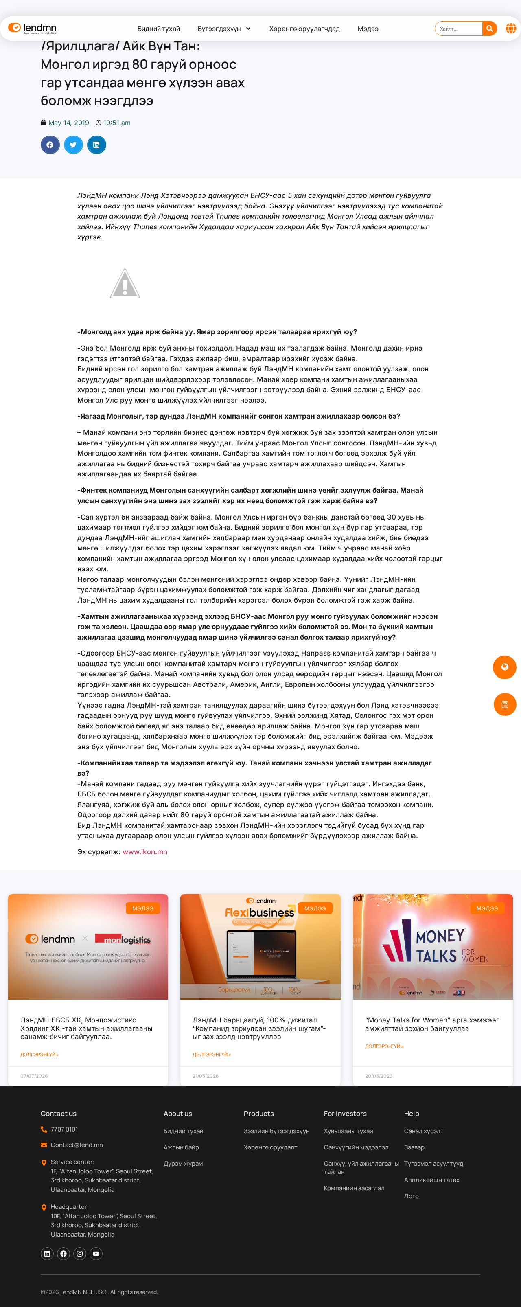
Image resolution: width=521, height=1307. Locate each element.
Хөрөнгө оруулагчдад (304, 28)
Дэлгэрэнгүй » (39, 1054)
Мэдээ (368, 28)
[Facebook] (63, 1253)
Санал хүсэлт (424, 1131)
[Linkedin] (47, 1253)
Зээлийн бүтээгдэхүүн (277, 1131)
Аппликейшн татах (432, 1179)
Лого (411, 1196)
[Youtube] (96, 1253)
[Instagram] (79, 1253)
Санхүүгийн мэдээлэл (356, 1147)
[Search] (489, 28)
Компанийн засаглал (354, 1188)
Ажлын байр (181, 1147)
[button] (50, 145)
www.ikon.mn (145, 852)
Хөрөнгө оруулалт (271, 1147)
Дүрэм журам (183, 1163)
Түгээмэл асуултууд (433, 1163)
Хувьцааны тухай (348, 1131)
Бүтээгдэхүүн (219, 28)
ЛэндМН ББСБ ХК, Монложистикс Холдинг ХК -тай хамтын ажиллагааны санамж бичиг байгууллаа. (86, 1028)
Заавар (414, 1147)
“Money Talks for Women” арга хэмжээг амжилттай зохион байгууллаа (432, 1024)
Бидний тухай (159, 28)
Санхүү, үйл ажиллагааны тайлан (361, 1167)
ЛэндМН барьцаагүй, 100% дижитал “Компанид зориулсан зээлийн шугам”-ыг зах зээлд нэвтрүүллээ (259, 1028)
